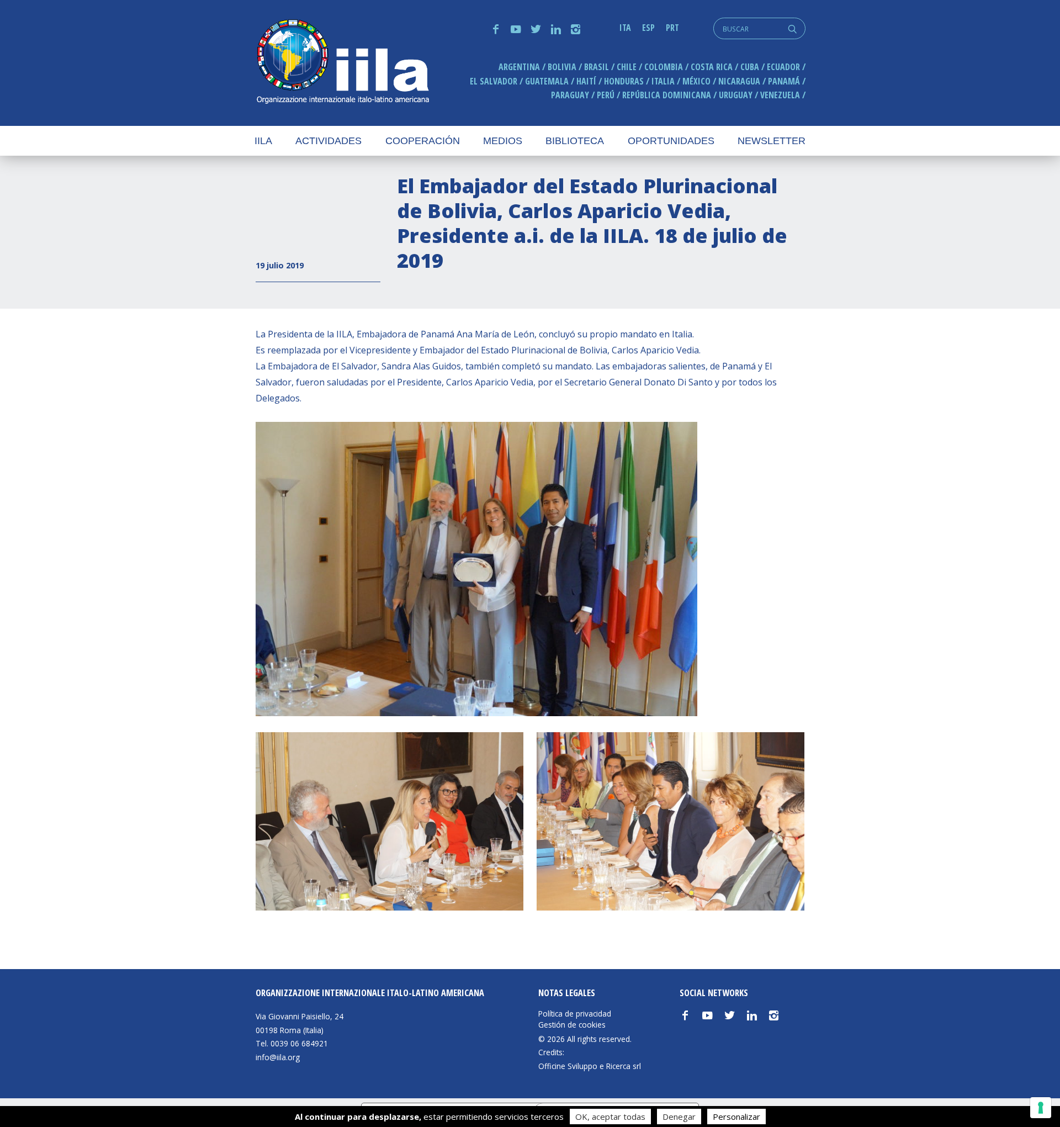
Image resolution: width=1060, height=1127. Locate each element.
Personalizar (736, 1116)
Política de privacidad (574, 1014)
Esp (648, 28)
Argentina (519, 67)
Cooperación (422, 140)
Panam (784, 81)
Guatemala (547, 81)
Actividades (328, 140)
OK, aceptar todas (610, 1116)
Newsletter (771, 140)
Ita (625, 28)
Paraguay (570, 95)
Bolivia (562, 67)
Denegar (679, 1116)
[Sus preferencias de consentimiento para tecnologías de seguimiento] (1040, 1107)
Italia (663, 81)
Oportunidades (671, 140)
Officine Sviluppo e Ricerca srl (589, 1066)
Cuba (749, 67)
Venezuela (780, 95)
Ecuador (783, 67)
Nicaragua (739, 81)
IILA (342, 62)
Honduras (624, 81)
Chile (627, 67)
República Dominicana (666, 95)
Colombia (663, 67)
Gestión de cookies (572, 1025)
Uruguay (735, 95)
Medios (502, 140)
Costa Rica (712, 67)
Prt (672, 28)
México (696, 81)
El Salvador (493, 81)
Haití (586, 81)
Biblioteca (574, 140)
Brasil (596, 67)
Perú (605, 95)
